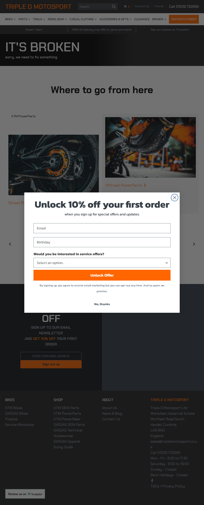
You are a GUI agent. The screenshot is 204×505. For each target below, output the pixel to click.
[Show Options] (167, 263)
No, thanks (102, 304)
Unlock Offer (102, 275)
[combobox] (101, 263)
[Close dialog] (174, 197)
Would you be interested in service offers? (68, 254)
